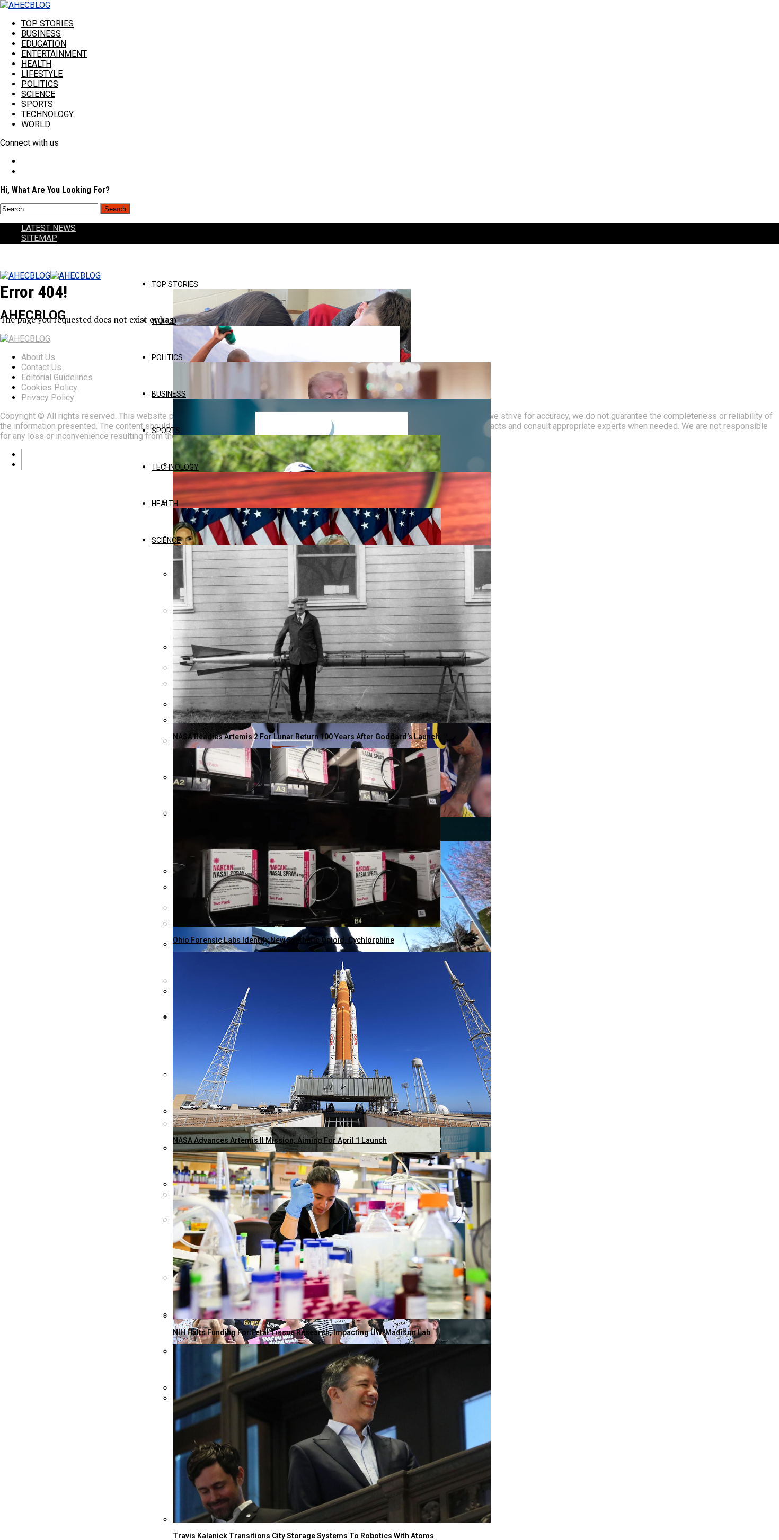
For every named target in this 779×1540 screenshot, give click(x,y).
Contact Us (41, 367)
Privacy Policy (47, 397)
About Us (38, 357)
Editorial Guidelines (57, 377)
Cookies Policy (49, 387)
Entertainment (54, 54)
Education (43, 44)
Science (38, 94)
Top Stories (47, 24)
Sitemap (39, 238)
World (35, 124)
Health (36, 64)
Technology (47, 114)
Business (41, 34)
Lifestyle (42, 74)
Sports (37, 104)
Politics (39, 84)
